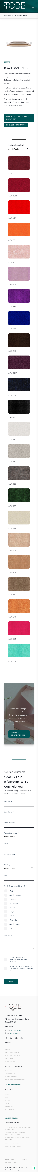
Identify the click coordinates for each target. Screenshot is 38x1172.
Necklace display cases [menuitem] (12, 1146)
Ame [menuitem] (6, 1097)
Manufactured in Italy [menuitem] (12, 1052)
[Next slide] (31, 43)
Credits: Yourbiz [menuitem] (11, 1162)
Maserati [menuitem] (8, 1094)
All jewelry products (13, 1085)
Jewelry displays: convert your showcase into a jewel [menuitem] (15, 1133)
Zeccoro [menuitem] (8, 1100)
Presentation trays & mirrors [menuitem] (14, 1080)
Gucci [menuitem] (7, 1113)
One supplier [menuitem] (9, 1058)
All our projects (11, 1118)
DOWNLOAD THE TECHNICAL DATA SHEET (18, 118)
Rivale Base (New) (21, 15)
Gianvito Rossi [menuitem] (9, 1110)
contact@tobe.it (15, 1033)
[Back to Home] (14, 7)
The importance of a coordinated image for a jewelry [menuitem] (18, 1128)
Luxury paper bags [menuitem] (11, 1076)
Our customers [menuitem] (10, 1062)
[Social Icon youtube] (16, 1038)
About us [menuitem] (8, 1046)
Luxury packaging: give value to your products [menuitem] (17, 1139)
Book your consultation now (18, 734)
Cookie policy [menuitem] (24, 1159)
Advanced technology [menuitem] (12, 1055)
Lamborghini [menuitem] (9, 1106)
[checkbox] (19, 909)
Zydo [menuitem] (7, 1103)
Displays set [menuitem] (9, 1070)
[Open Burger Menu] (33, 7)
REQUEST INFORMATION (16, 125)
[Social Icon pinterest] (21, 1038)
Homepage (7, 15)
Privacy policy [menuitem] (10, 1159)
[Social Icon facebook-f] (7, 1038)
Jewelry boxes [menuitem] (10, 1073)
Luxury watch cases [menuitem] (12, 1143)
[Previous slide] (7, 43)
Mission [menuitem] (7, 1049)
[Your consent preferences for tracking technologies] (34, 1168)
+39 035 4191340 (15, 1030)
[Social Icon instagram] (11, 1038)
